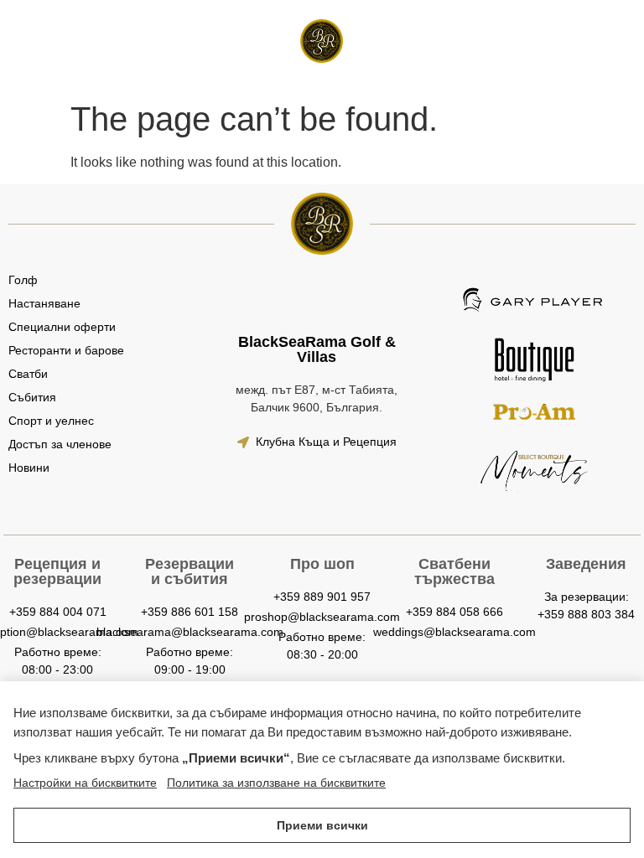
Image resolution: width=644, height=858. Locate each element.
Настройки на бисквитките (85, 782)
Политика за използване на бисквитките (276, 782)
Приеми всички (322, 825)
